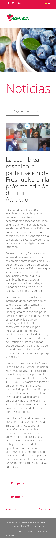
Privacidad (10, 535)
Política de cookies (15, 531)
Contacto (42, 531)
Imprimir (17, 496)
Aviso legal (31, 531)
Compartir (18, 483)
